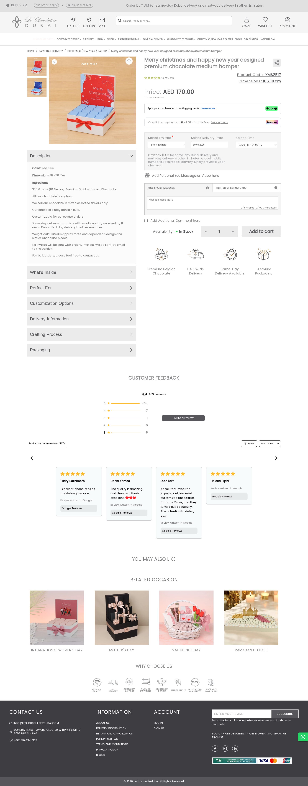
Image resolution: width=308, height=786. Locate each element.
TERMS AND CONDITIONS (112, 744)
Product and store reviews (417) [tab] (47, 443)
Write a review (183, 418)
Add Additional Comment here (175, 221)
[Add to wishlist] (129, 61)
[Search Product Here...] (120, 20)
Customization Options (52, 303)
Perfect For (41, 287)
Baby (100, 39)
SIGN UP (159, 728)
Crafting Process (46, 334)
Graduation (251, 39)
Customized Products (180, 39)
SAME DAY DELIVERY (153, 39)
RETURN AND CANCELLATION (114, 733)
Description (41, 155)
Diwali (238, 39)
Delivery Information (49, 318)
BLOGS (100, 755)
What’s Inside (43, 272)
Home (30, 51)
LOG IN (158, 723)
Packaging (40, 349)
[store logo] (34, 22)
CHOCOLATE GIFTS (43, 39)
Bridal (110, 39)
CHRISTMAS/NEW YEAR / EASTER (87, 51)
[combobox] (174, 20)
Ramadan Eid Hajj (128, 39)
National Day (267, 39)
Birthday (88, 39)
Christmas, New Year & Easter (215, 39)
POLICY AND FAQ (107, 739)
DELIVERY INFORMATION (111, 728)
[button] (125, 403)
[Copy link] (277, 62)
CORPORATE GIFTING (68, 39)
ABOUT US (103, 723)
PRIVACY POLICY (107, 749)
